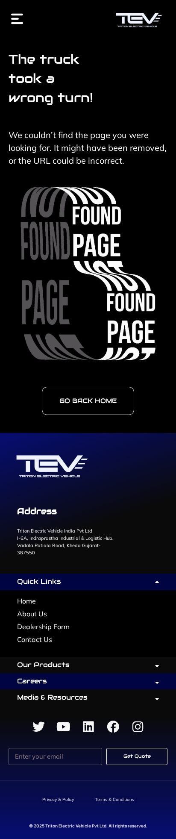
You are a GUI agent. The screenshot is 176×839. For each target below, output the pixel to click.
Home (26, 601)
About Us (32, 613)
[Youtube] (63, 727)
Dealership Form (43, 626)
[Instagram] (137, 727)
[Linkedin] (88, 727)
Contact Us (34, 639)
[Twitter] (38, 727)
